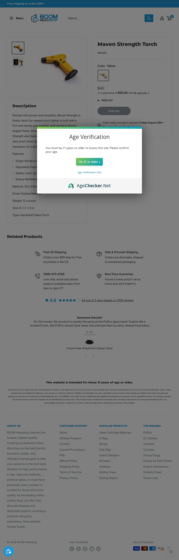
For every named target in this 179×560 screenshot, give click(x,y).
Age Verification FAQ (89, 172)
